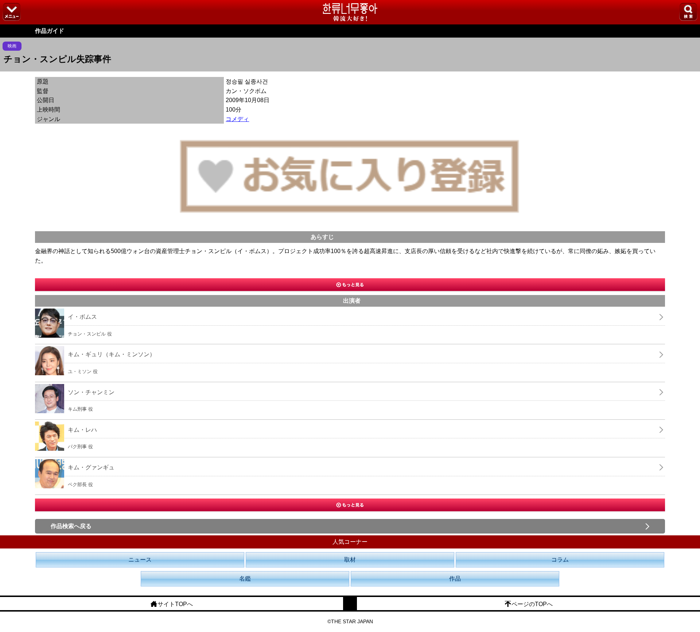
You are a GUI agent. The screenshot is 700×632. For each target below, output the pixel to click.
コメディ (237, 119)
